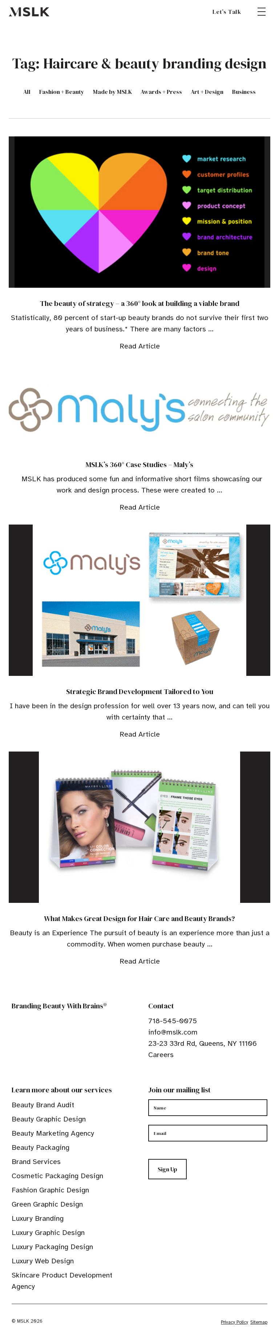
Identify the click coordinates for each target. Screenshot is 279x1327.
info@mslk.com (173, 1032)
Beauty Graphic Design (49, 1119)
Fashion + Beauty (61, 92)
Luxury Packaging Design (52, 1246)
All (27, 92)
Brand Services (36, 1161)
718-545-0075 (172, 1020)
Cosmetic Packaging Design (57, 1175)
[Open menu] (261, 11)
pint (174, 1077)
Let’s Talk (227, 12)
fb (151, 1077)
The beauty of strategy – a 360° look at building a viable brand (139, 303)
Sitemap (258, 1322)
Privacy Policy (234, 1322)
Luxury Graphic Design (48, 1232)
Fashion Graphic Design (50, 1190)
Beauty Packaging (40, 1147)
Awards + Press (161, 92)
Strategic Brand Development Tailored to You (139, 691)
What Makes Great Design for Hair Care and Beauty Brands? (139, 918)
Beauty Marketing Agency (53, 1133)
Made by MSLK (112, 92)
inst (185, 1077)
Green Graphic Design (47, 1204)
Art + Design (207, 92)
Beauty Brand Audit (43, 1104)
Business (244, 92)
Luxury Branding (38, 1218)
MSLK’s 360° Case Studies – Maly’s (139, 464)
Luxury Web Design (43, 1261)
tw (162, 1077)
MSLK (29, 11)
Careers (161, 1054)
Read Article (140, 346)
